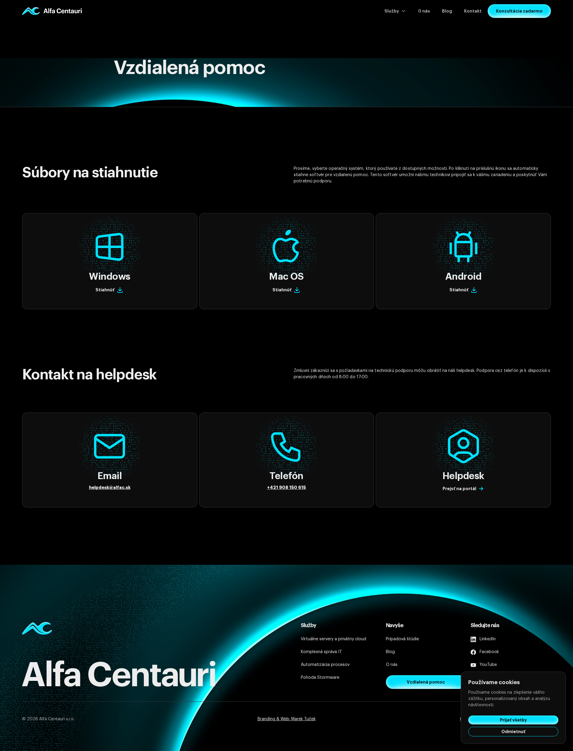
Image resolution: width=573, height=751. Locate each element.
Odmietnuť (513, 732)
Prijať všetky (513, 720)
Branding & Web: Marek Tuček (287, 719)
